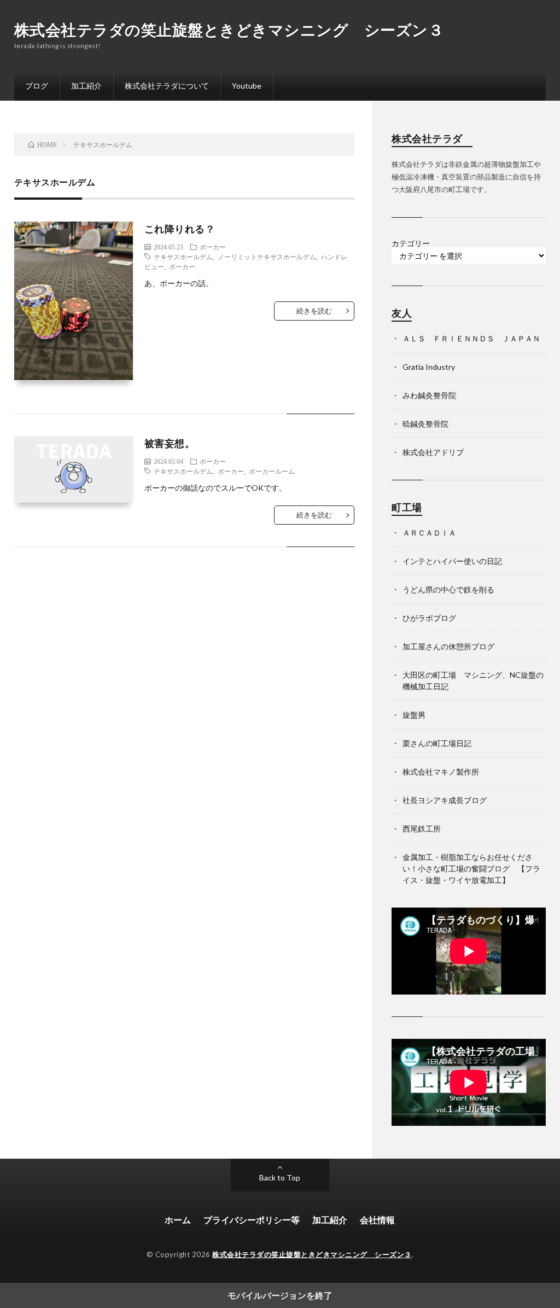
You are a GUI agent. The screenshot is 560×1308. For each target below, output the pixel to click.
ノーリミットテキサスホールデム (267, 256)
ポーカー (213, 246)
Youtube (246, 85)
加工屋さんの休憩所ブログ (448, 646)
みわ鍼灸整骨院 (429, 395)
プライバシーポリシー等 (251, 1219)
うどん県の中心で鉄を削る (448, 589)
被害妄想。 (169, 443)
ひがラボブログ (429, 618)
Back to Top (279, 1177)
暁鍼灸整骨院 (425, 423)
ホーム (178, 1219)
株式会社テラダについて (167, 85)
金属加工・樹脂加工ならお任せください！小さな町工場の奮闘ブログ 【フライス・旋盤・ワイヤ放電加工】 (471, 868)
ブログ (36, 85)
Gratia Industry (428, 366)
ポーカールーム (272, 471)
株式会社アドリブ (433, 452)
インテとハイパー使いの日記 (452, 561)
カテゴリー (411, 243)
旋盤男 (413, 714)
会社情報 (377, 1219)
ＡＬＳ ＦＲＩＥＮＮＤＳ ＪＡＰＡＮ (471, 338)
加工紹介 (86, 85)
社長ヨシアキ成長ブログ (444, 800)
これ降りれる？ (179, 229)
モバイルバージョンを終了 (280, 1295)
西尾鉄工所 (421, 828)
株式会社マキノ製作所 (440, 771)
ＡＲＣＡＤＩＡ (429, 532)
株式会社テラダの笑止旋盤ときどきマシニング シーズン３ (229, 29)
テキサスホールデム (183, 256)
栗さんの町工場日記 (436, 743)
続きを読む (314, 310)
